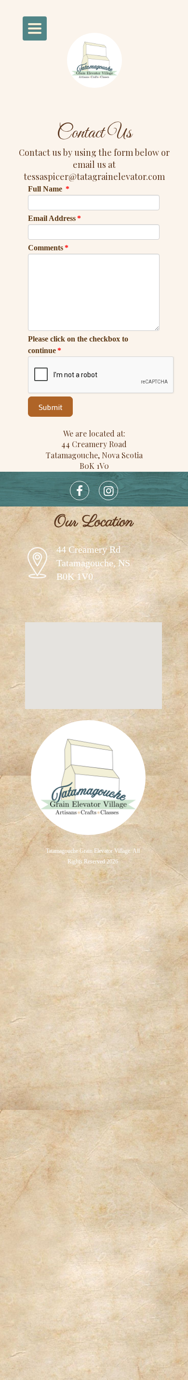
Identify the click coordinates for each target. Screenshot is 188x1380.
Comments (48, 248)
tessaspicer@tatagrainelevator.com (94, 176)
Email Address (54, 218)
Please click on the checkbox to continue (78, 345)
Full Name (48, 189)
